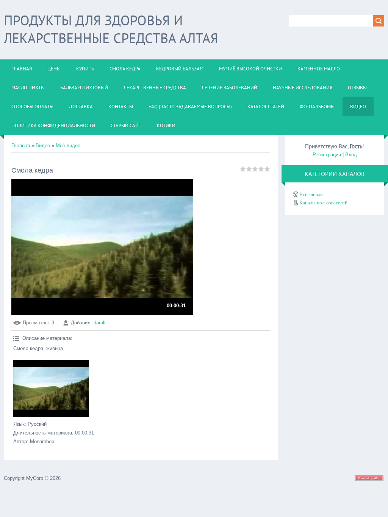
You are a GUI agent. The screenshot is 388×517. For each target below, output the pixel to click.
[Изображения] (51, 388)
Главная (20, 145)
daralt (100, 322)
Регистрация (327, 154)
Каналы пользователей (323, 203)
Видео (43, 145)
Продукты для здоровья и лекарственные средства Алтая (111, 29)
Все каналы (311, 194)
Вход (351, 154)
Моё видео (68, 145)
